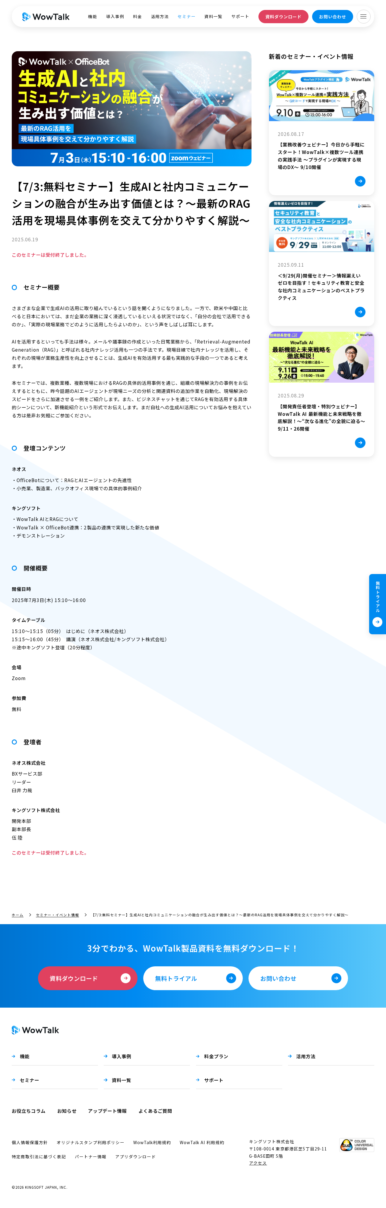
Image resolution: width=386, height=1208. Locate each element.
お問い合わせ (332, 17)
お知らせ (67, 1110)
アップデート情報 (107, 1110)
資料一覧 (213, 16)
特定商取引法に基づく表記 (39, 1156)
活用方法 (160, 16)
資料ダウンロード (283, 17)
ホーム (18, 914)
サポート (240, 16)
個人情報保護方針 (30, 1142)
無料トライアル (378, 597)
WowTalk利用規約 (152, 1142)
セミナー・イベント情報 (57, 914)
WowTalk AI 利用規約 (202, 1142)
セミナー (187, 16)
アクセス (258, 1163)
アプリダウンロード (135, 1156)
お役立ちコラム (29, 1110)
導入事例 (115, 16)
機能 (92, 16)
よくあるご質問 (155, 1110)
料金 (137, 16)
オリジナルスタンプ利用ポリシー (91, 1142)
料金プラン (216, 1056)
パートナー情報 (90, 1156)
